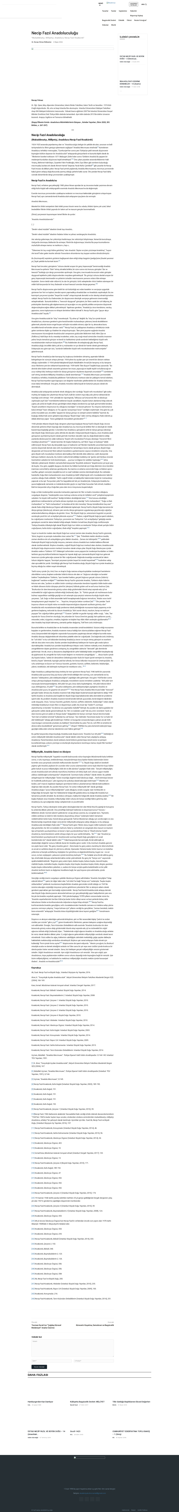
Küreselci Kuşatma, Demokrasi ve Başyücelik (95, 1325)
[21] (32, 1178)
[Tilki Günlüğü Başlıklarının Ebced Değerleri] (131, 1389)
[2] (32, 1071)
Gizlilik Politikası (143, 1510)
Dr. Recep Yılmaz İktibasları (41, 42)
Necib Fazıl (74, 1405)
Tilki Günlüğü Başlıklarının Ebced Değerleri (131, 1402)
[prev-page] (120, 91)
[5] (32, 1089)
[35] (32, 1254)
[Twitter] (93, 3)
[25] (32, 1198)
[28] (32, 1216)
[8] (32, 1104)
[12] (32, 1133)
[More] (70, 1314)
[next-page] (121, 91)
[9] (32, 1109)
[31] (32, 1234)
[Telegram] (61, 1314)
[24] (32, 1193)
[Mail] (90, 3)
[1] (32, 1063)
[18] (32, 1163)
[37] (32, 1264)
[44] (32, 1299)
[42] (32, 1289)
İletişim (133, 1510)
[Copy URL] (66, 1314)
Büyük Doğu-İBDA (37, 1305)
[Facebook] (87, 3)
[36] (32, 1259)
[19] (32, 1168)
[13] (32, 1138)
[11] (32, 1128)
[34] (32, 1249)
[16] (32, 1153)
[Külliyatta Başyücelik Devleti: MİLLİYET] (89, 1389)
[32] (32, 1239)
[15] (32, 1148)
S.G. (29, 1405)
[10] (32, 1114)
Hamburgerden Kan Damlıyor (40, 1402)
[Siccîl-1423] (89, 1419)
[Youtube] (87, 6)
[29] (32, 1221)
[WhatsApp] (56, 1314)
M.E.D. (114, 1405)
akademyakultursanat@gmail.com (93, 1493)
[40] (32, 1279)
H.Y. (113, 1437)
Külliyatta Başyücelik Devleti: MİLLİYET (87, 1402)
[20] (32, 1173)
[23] (32, 1188)
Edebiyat (47, 1305)
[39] (32, 1274)
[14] (32, 1143)
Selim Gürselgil (125, 62)
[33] (32, 1244)
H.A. (71, 1434)
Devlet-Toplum (56, 1305)
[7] (32, 1099)
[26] (32, 1206)
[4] (32, 1084)
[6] (32, 1094)
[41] (32, 1284)
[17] (32, 1158)
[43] (32, 1294)
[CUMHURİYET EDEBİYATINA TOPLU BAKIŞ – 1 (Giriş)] (131, 1419)
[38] (32, 1269)
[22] (32, 1183)
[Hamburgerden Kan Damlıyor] (47, 1389)
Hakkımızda (125, 1510)
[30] (32, 1229)
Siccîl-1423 (75, 1431)
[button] (144, 4)
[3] (32, 1079)
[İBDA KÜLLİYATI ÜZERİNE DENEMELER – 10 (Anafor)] (133, 72)
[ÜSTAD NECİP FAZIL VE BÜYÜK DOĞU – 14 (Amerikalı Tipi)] (47, 1419)
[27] (32, 1211)
